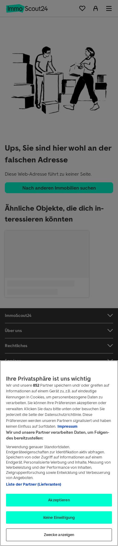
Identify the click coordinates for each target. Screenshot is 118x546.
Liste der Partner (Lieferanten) (33, 484)
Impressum (67, 426)
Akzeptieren (59, 500)
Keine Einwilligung (59, 517)
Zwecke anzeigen (59, 534)
